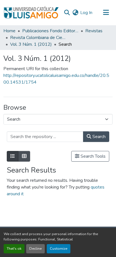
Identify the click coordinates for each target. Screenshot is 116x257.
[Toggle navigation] (106, 12)
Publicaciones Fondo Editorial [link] (50, 31)
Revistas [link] (93, 31)
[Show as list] (13, 156)
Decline (35, 248)
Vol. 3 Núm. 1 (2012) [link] (31, 44)
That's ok (14, 248)
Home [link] (9, 31)
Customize (58, 248)
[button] (31, 13)
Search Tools (92, 156)
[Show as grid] (24, 156)
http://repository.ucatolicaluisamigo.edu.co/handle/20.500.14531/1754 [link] (56, 78)
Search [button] (98, 137)
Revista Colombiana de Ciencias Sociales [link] (38, 38)
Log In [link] (86, 13)
